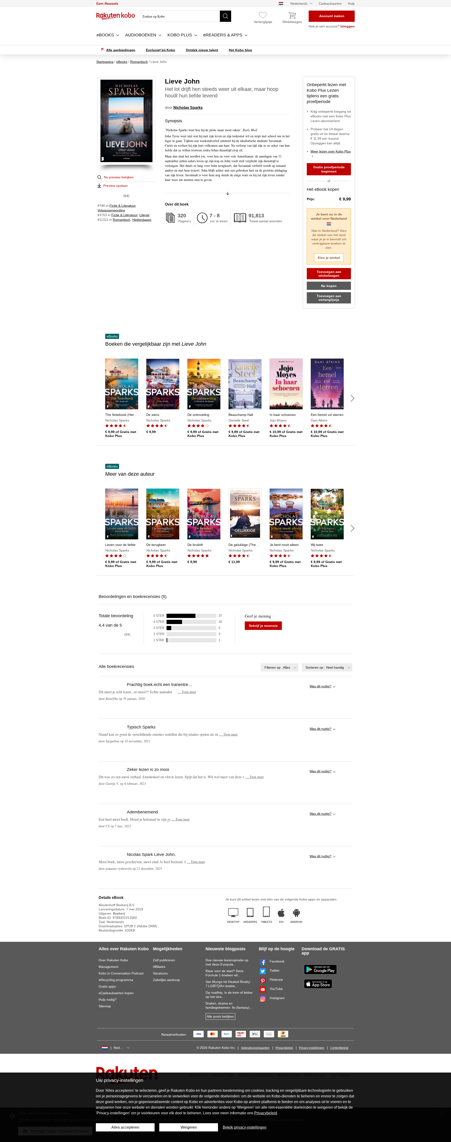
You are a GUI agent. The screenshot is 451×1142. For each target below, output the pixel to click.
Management (108, 967)
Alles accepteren (125, 1127)
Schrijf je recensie (263, 626)
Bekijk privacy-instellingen (244, 1127)
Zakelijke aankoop (166, 980)
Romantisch (121, 220)
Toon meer (187, 692)
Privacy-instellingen (311, 1048)
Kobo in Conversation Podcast (121, 973)
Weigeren (189, 1127)
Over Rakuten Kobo (113, 960)
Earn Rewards (107, 3)
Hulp (351, 3)
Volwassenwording (111, 210)
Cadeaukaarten (330, 3)
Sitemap (105, 1006)
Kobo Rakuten (115, 16)
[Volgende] (352, 398)
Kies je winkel (329, 258)
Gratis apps (107, 986)
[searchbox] (185, 16)
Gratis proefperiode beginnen (329, 169)
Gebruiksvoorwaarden (255, 1048)
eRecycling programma (116, 980)
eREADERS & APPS (223, 35)
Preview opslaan (115, 186)
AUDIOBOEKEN (141, 35)
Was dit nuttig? (320, 686)
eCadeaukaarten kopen (116, 993)
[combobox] (280, 667)
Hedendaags (141, 220)
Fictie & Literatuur (122, 205)
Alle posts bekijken (220, 1016)
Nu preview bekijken (119, 177)
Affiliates (159, 967)
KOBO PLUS (180, 35)
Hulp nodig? (108, 999)
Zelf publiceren (164, 960)
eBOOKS (106, 35)
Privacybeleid (284, 1048)
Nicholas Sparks (188, 108)
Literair (144, 215)
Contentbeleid (339, 1048)
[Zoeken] (225, 16)
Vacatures (160, 973)
